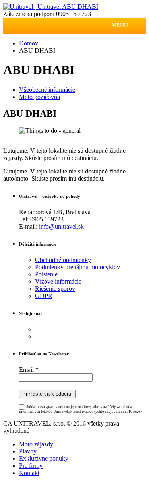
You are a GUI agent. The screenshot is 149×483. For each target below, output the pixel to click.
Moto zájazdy (36, 444)
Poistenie (46, 274)
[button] (120, 26)
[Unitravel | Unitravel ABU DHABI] (50, 6)
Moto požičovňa (39, 96)
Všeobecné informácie (47, 89)
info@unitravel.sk (61, 226)
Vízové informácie (58, 281)
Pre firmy (31, 465)
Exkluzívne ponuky (43, 458)
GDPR (43, 295)
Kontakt (29, 472)
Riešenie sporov (55, 288)
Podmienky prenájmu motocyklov (77, 267)
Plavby (28, 451)
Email (29, 369)
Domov (28, 43)
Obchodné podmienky (63, 259)
